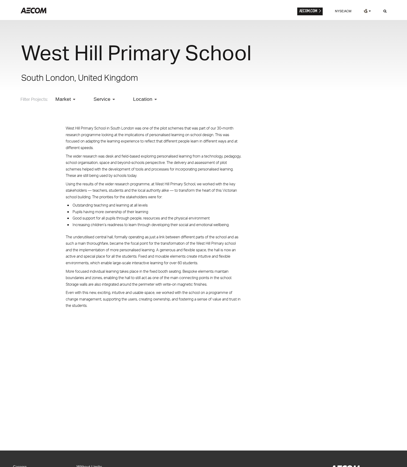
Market (63, 99)
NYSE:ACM (343, 11)
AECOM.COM (308, 10)
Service (102, 99)
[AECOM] (33, 12)
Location (142, 99)
